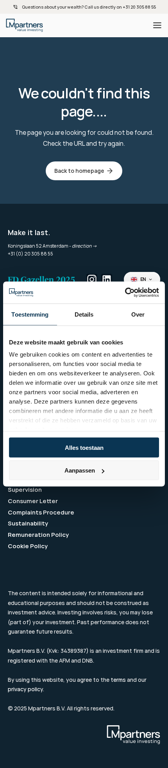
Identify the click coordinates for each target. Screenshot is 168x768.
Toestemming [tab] (29, 314)
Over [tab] (138, 314)
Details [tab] (84, 314)
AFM (64, 660)
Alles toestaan (84, 447)
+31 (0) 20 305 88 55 (30, 253)
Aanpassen (79, 470)
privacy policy (25, 689)
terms (118, 679)
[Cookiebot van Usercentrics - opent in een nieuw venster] (125, 293)
